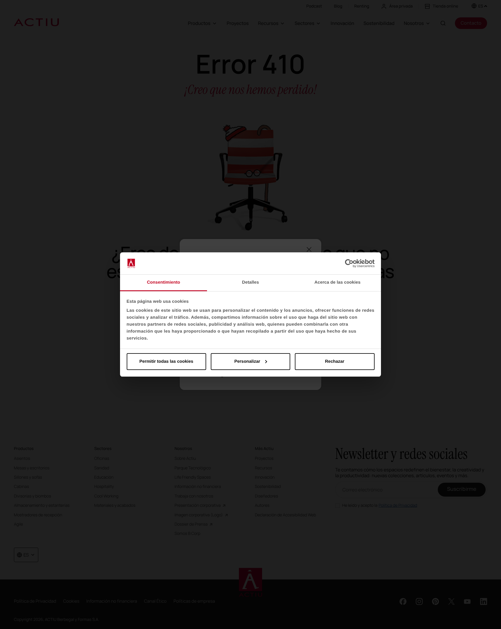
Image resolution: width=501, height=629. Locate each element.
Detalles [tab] (250, 282)
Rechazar (334, 361)
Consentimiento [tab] (163, 282)
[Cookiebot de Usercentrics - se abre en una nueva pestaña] (349, 263)
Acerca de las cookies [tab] (338, 282)
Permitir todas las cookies (166, 361)
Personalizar (247, 361)
